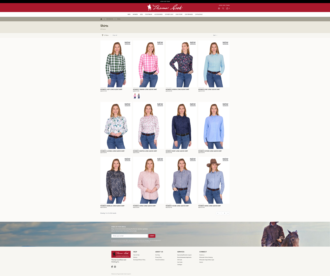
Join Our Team (224, 5)
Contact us (201, 255)
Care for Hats (136, 255)
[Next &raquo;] (228, 213)
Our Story (157, 255)
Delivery (135, 257)
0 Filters (106, 35)
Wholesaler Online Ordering (206, 257)
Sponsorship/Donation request (184, 255)
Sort (214, 35)
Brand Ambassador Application (184, 257)
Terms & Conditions (159, 259)
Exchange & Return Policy (139, 259)
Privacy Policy (158, 257)
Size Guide (179, 262)
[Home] (101, 19)
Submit (152, 236)
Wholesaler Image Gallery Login (206, 259)
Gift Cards (179, 259)
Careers (201, 262)
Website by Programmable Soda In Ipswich (121, 274)
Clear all (115, 35)
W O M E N (110, 19)
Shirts (118, 19)
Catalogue (179, 264)
